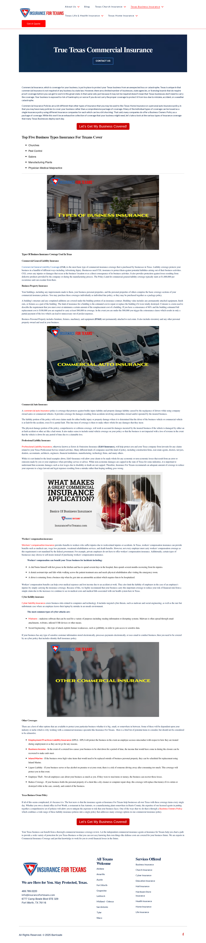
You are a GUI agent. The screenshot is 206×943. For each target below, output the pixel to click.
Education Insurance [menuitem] (145, 880)
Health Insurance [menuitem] (144, 901)
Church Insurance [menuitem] (144, 869)
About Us (70, 6)
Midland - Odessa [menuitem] (105, 901)
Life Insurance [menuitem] (142, 912)
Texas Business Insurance (145, 6)
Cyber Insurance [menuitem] (143, 875)
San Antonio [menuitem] (102, 907)
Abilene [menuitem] (100, 868)
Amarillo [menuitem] (101, 874)
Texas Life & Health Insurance (82, 15)
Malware (32, 618)
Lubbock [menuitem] (101, 896)
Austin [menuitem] (100, 879)
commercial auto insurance (37, 410)
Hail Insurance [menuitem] (142, 886)
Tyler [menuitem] (99, 912)
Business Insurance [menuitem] (145, 864)
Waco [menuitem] (99, 917)
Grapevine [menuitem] (102, 890)
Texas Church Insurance (108, 6)
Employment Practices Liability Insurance (49, 740)
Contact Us (103, 60)
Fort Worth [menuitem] (102, 885)
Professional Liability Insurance (37, 446)
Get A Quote (33, 23)
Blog (87, 6)
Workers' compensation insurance (38, 545)
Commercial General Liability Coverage (41, 267)
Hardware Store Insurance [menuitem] (143, 893)
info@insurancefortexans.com (38, 894)
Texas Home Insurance (121, 15)
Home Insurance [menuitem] (143, 906)
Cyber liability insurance (33, 603)
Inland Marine (35, 758)
